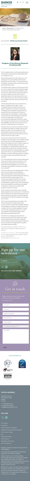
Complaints (4, 425)
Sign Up (5, 261)
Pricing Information (6, 436)
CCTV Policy (4, 423)
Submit (5, 347)
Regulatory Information (7, 441)
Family (24, 227)
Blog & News (10, 28)
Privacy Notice (5, 438)
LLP (2, 434)
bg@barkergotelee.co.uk (12, 238)
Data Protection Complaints (9, 427)
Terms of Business (6, 443)
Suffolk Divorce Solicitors (8, 232)
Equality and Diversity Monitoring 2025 (11, 430)
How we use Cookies (7, 432)
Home (4, 28)
